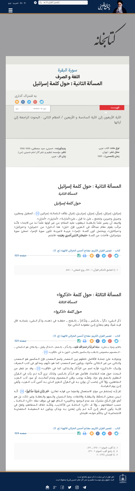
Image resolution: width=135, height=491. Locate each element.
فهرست (115, 107)
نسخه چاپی (85, 255)
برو (17, 108)
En (21, 3)
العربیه (15, 3)
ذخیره (79, 255)
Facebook (23, 101)
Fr (25, 3)
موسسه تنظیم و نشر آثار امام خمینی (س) (84, 479)
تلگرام (41, 101)
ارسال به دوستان (17, 101)
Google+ (35, 101)
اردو (9, 3)
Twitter (29, 101)
